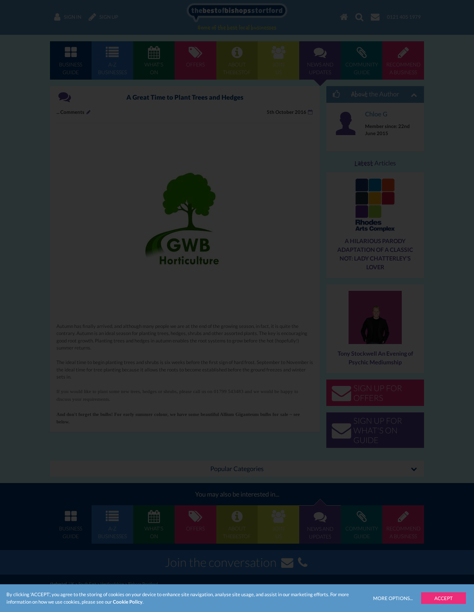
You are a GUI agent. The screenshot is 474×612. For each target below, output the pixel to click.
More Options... (393, 598)
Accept (443, 598)
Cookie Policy (128, 602)
